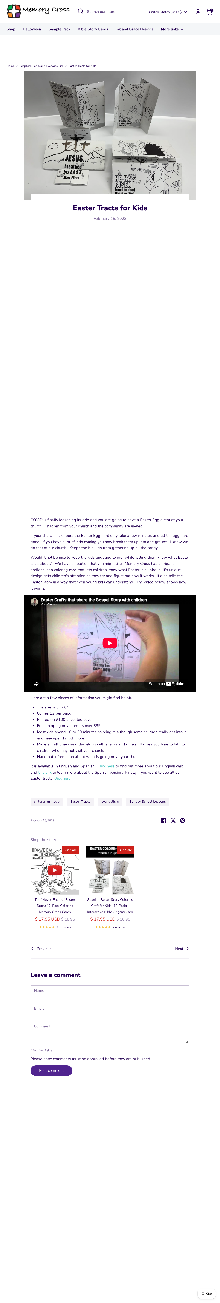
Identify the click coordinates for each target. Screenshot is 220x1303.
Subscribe (153, 672)
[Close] (190, 611)
